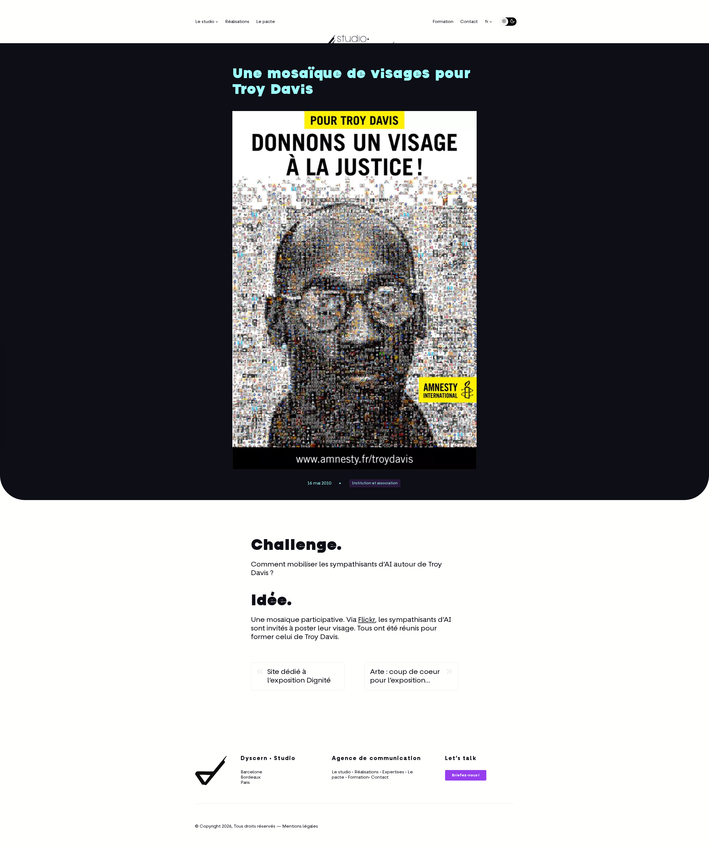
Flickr (366, 620)
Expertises (393, 772)
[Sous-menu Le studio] (216, 21)
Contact (380, 777)
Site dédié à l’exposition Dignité (299, 676)
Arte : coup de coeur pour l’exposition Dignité (405, 676)
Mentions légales (300, 826)
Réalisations (366, 772)
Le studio (341, 772)
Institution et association (375, 483)
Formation (358, 777)
